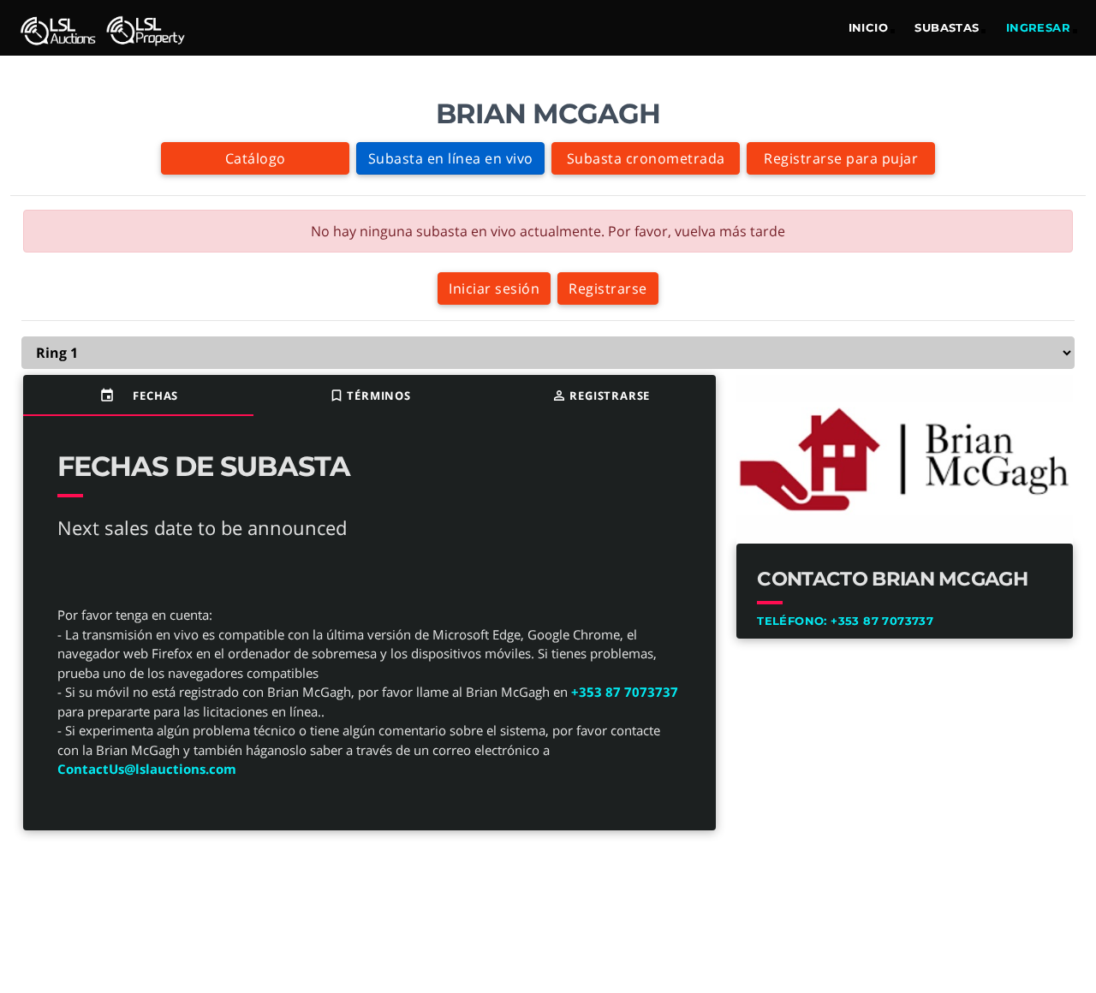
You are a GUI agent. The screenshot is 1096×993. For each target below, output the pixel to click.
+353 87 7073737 (624, 691)
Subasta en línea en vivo (450, 158)
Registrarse (608, 288)
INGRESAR (1038, 27)
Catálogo (255, 158)
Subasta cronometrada (646, 158)
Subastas (946, 27)
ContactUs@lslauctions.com (146, 768)
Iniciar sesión (494, 288)
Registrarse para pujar (841, 158)
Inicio (868, 27)
